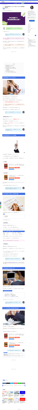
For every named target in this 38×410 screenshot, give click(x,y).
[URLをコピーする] (23, 383)
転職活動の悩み (29, 29)
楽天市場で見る (17, 167)
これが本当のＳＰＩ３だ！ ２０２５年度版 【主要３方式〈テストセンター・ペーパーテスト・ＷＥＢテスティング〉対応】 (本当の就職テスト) (16, 165)
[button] (4, 383)
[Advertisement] (14, 56)
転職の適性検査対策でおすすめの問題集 (32, 41)
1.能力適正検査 (30, 43)
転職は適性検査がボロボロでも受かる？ (9, 65)
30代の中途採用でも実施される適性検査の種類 (10, 68)
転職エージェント (14, 296)
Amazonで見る (11, 167)
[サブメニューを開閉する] (35, 28)
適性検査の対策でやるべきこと (31, 40)
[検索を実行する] (35, 35)
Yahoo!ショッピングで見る (11, 179)
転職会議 (6, 295)
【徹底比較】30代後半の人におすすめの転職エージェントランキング (16, 354)
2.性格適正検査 (30, 44)
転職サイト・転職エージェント (31, 28)
